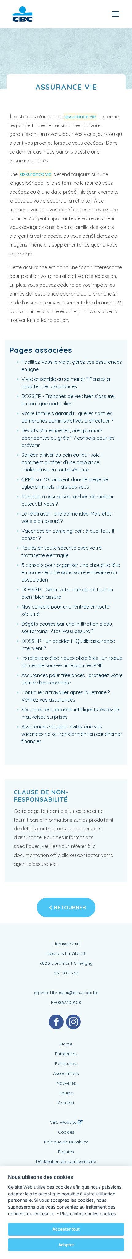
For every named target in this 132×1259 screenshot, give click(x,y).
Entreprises (66, 1053)
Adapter (66, 1244)
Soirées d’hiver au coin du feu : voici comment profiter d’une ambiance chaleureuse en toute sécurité (61, 462)
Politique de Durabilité (66, 1142)
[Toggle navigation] (115, 14)
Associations (66, 1073)
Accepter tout (66, 1229)
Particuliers (66, 1063)
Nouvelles (66, 1083)
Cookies (66, 1132)
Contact (66, 1102)
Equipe (66, 1093)
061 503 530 (66, 973)
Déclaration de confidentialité (66, 1161)
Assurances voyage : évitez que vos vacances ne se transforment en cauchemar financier (71, 734)
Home (66, 1044)
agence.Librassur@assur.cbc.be (66, 992)
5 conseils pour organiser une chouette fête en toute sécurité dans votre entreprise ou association (70, 572)
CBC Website (64, 1122)
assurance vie (80, 117)
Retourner (69, 907)
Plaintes (66, 1151)
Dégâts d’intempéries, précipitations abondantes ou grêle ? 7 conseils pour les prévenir (68, 437)
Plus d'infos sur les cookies (88, 1213)
